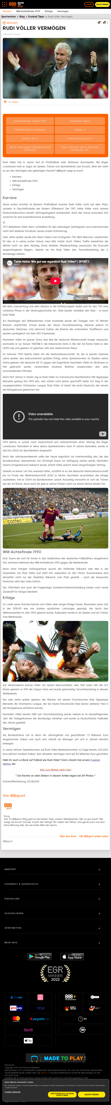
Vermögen (63, 11)
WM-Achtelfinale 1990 (28, 11)
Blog (22, 16)
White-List (45, 1073)
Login (89, 4)
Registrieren (102, 4)
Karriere (7, 11)
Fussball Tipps (36, 16)
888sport (15, 102)
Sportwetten (8, 16)
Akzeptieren (92, 1095)
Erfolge (49, 11)
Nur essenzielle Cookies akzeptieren (62, 1094)
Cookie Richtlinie (11, 1088)
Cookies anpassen (13, 1092)
